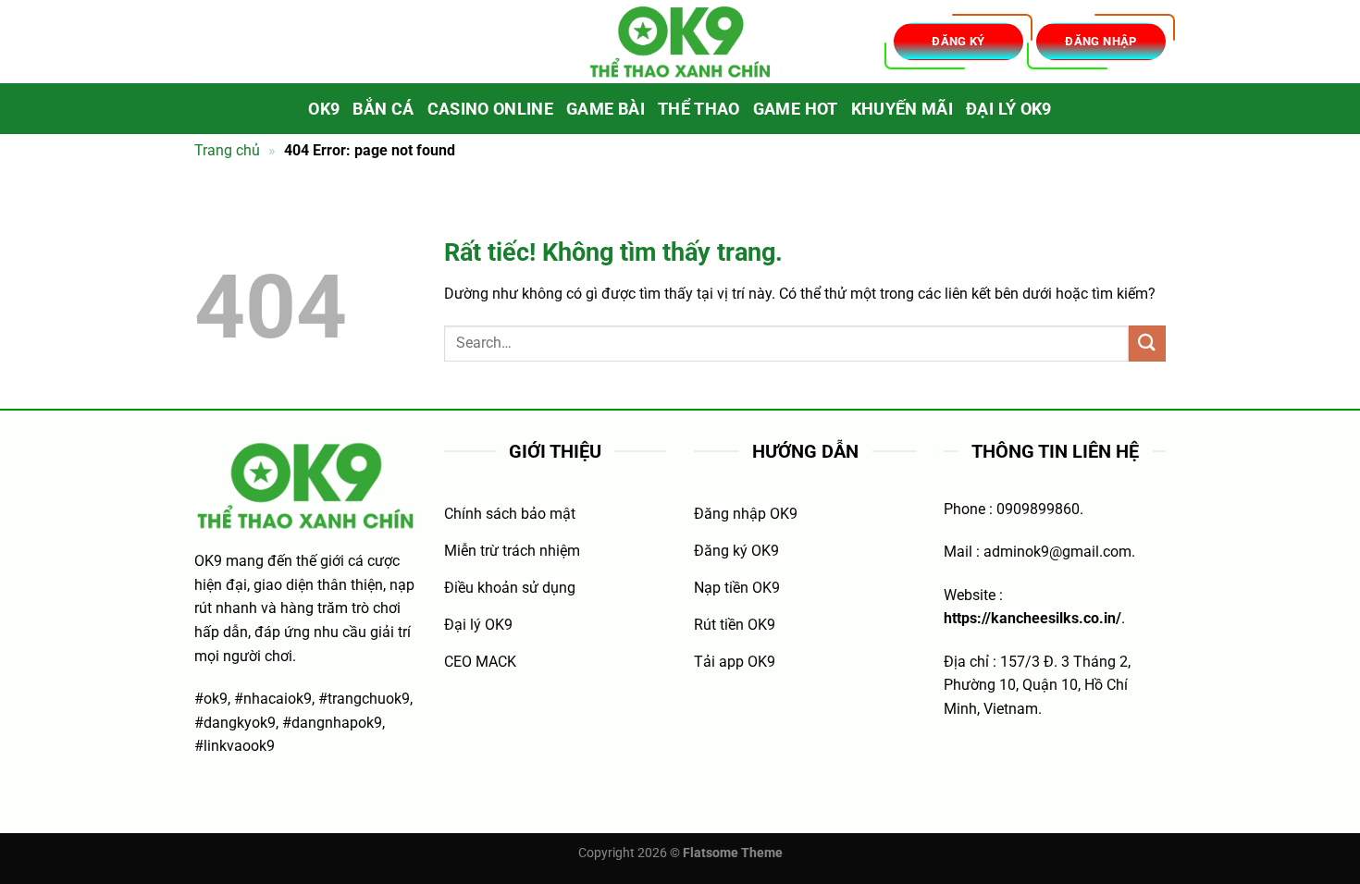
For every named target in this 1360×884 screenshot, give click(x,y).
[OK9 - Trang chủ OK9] (680, 42)
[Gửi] (1147, 343)
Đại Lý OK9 (1009, 109)
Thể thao (699, 109)
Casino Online (490, 109)
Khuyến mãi (902, 109)
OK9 (324, 109)
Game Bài (605, 109)
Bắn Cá (383, 109)
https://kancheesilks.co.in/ (1032, 618)
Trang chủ (227, 150)
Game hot (795, 109)
